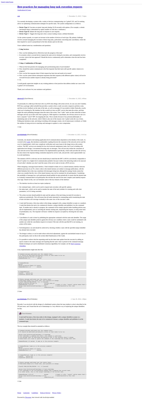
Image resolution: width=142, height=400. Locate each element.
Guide (28, 142)
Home (19, 393)
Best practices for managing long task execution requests (49, 6)
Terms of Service (45, 393)
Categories (26, 393)
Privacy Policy (56, 393)
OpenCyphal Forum (7, 2)
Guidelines (34, 393)
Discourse (28, 397)
